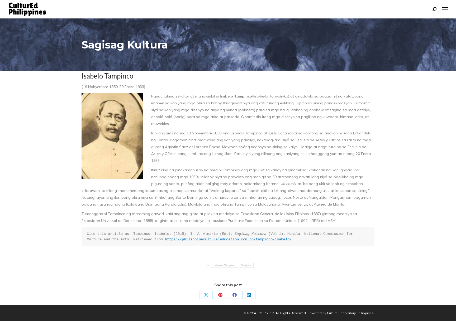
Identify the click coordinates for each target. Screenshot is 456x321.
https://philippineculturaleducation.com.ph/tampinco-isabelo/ (228, 239)
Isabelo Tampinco (224, 265)
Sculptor (246, 265)
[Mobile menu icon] (445, 9)
